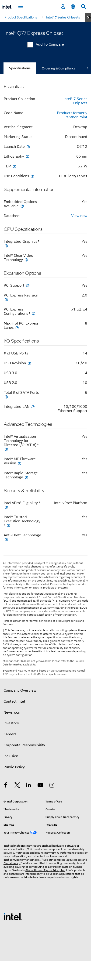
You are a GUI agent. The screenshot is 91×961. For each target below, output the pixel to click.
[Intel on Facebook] (6, 786)
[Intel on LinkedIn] (29, 786)
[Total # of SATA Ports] (6, 397)
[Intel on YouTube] (40, 786)
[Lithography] (27, 156)
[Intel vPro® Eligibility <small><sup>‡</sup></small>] (6, 507)
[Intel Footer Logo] (13, 916)
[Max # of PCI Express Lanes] (17, 327)
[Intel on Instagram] (52, 786)
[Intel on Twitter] (17, 786)
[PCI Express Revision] (6, 299)
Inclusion (11, 756)
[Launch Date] (28, 146)
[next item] (88, 17)
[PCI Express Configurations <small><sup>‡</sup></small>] (33, 313)
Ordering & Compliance (59, 68)
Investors (11, 723)
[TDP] (14, 166)
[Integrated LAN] (32, 406)
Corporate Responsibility (24, 745)
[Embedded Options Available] (22, 206)
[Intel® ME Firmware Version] (19, 463)
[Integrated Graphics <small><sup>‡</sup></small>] (6, 246)
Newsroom (12, 712)
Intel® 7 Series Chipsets (75, 101)
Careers (10, 734)
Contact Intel (14, 701)
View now (79, 215)
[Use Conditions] (32, 176)
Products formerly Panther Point (72, 115)
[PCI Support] (27, 285)
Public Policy (14, 767)
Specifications (20, 68)
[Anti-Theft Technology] (6, 539)
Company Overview (20, 690)
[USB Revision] (29, 363)
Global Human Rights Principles (45, 870)
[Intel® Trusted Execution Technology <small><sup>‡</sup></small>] (8, 525)
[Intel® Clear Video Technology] (26, 260)
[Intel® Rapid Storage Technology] (26, 477)
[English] (73, 6)
